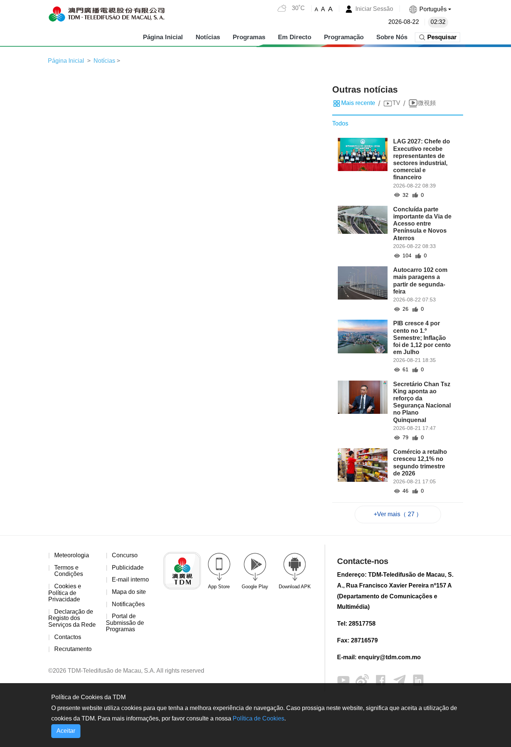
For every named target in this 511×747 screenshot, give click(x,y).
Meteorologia (71, 555)
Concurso (125, 555)
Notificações (128, 604)
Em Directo (294, 37)
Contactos (67, 637)
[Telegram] (399, 679)
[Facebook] (380, 679)
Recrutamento (73, 649)
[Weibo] (362, 679)
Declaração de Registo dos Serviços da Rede (72, 618)
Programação (344, 37)
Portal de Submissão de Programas (125, 622)
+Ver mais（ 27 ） (398, 514)
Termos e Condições (68, 570)
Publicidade (128, 567)
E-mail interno (130, 579)
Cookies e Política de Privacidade (64, 592)
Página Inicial (163, 37)
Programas (249, 37)
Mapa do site (129, 592)
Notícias (208, 37)
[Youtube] (343, 679)
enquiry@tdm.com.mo (389, 657)
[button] (430, 9)
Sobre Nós (391, 37)
